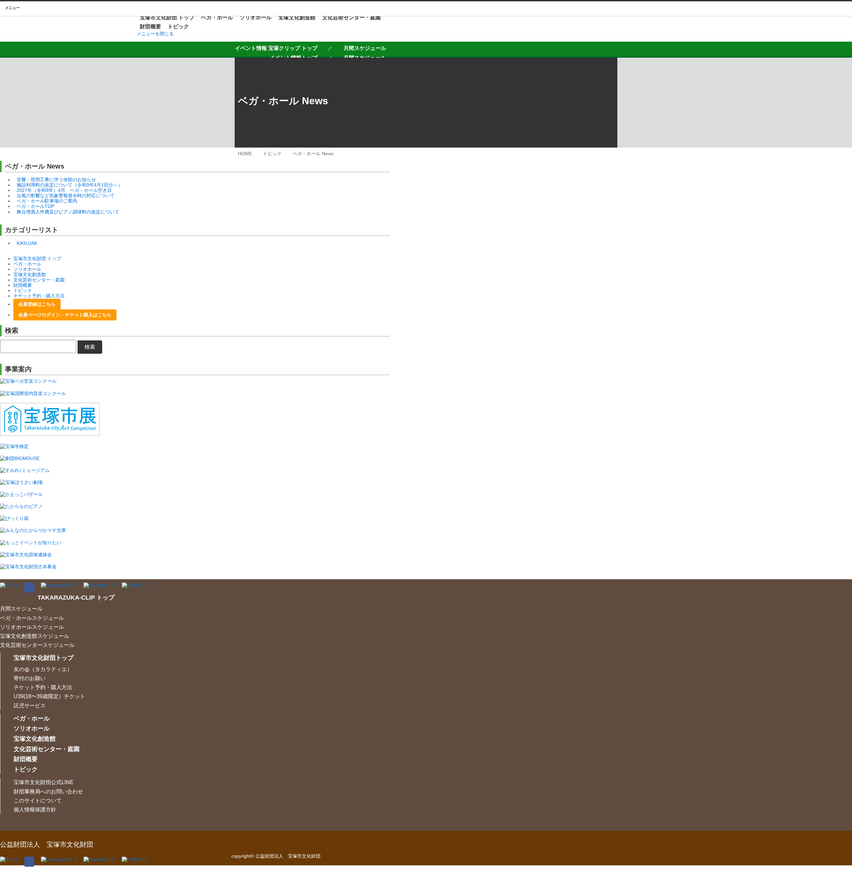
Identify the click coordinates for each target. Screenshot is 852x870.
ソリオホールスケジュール (32, 627)
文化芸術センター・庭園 (351, 17)
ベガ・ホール (217, 17)
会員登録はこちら (37, 304)
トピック (178, 26)
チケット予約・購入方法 (39, 295)
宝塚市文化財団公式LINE (44, 782)
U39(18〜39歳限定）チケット (49, 696)
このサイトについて (38, 800)
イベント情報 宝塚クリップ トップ (276, 48)
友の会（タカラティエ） (43, 669)
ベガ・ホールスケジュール (32, 618)
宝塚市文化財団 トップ (167, 17)
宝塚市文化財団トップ (44, 657)
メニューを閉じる (155, 33)
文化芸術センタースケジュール (37, 645)
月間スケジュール (364, 48)
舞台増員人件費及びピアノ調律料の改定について (68, 212)
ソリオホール (256, 17)
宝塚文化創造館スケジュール (34, 636)
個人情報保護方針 (35, 809)
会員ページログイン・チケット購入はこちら (64, 314)
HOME (245, 153)
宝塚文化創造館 (297, 17)
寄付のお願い (30, 678)
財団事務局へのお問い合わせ (48, 791)
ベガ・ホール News (313, 153)
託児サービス (30, 705)
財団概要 (150, 26)
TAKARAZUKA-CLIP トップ (76, 597)
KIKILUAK (27, 243)
